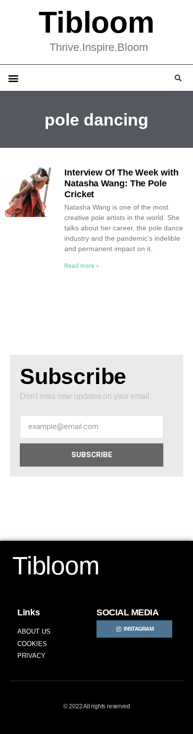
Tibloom (96, 22)
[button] (13, 78)
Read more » (81, 265)
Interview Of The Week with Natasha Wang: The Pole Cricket (121, 183)
